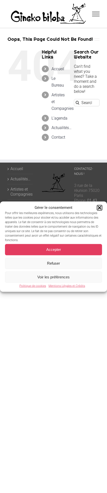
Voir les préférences (53, 277)
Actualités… (61, 127)
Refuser (53, 263)
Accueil (58, 69)
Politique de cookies (32, 285)
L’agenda (59, 118)
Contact (58, 137)
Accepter (53, 249)
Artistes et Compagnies (20, 192)
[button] (99, 207)
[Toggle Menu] (96, 14)
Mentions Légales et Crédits (67, 285)
